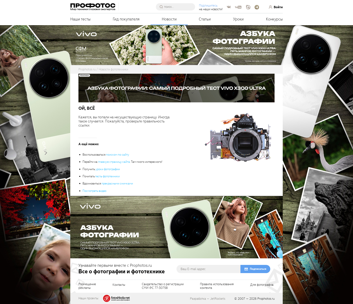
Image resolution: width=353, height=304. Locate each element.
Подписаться (258, 269)
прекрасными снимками (117, 183)
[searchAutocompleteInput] (177, 7)
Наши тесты (80, 19)
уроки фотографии (108, 169)
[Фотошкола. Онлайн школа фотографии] (116, 298)
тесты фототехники (107, 176)
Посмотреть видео (94, 191)
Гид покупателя (126, 19)
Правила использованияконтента (217, 286)
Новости (169, 19)
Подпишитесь (208, 5)
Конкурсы (274, 19)
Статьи (205, 19)
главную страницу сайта (114, 162)
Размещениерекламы (87, 286)
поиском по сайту (117, 155)
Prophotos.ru (266, 299)
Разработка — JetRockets (207, 299)
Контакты (119, 285)
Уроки (238, 19)
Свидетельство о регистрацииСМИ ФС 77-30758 (163, 286)
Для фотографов (262, 285)
